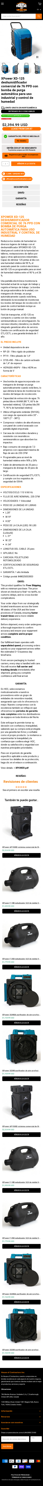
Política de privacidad (20, 1475)
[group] (16, 68)
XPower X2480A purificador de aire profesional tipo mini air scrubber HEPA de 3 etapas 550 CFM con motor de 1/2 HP (21, 1015)
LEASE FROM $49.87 (21, 128)
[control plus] (7, 163)
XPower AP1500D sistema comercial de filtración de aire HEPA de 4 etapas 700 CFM (21, 847)
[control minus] (3, 163)
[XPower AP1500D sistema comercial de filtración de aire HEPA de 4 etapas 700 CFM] (21, 824)
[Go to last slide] (3, 68)
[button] (39, 9)
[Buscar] (39, 16)
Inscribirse (7, 1446)
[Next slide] (38, 68)
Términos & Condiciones (21, 1477)
